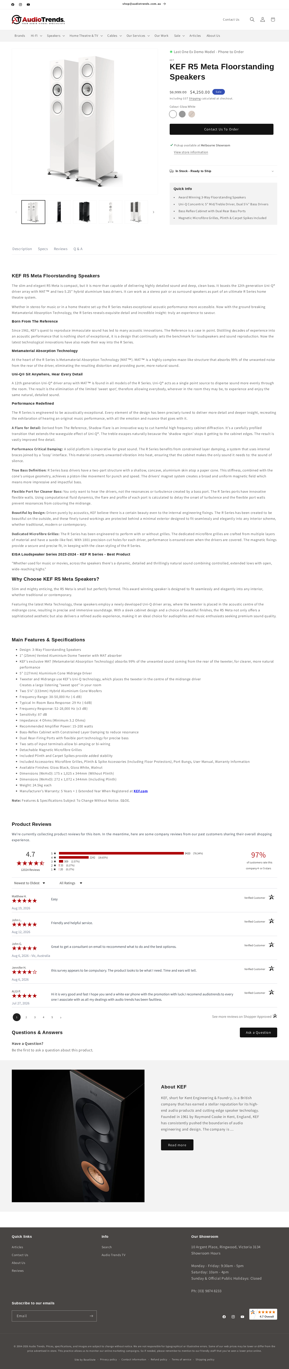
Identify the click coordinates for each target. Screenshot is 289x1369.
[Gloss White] (173, 114)
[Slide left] (16, 212)
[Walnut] (191, 114)
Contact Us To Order (221, 129)
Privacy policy (108, 1359)
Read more (177, 1145)
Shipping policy (205, 1359)
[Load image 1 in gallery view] (33, 212)
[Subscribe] (91, 1315)
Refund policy (159, 1359)
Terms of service (181, 1359)
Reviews (61, 248)
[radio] (144, 853)
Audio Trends (37, 1346)
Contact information (133, 1359)
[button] (252, 19)
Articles (17, 1247)
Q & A (78, 248)
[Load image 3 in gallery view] (59, 212)
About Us (18, 1263)
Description (22, 248)
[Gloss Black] (182, 114)
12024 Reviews (35, 870)
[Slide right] (153, 212)
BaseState (90, 1359)
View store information (191, 152)
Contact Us (20, 1255)
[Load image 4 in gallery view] (85, 212)
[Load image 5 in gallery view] (110, 212)
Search (107, 1247)
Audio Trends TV (114, 1255)
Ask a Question (258, 1032)
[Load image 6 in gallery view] (136, 212)
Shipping (195, 98)
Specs (43, 248)
